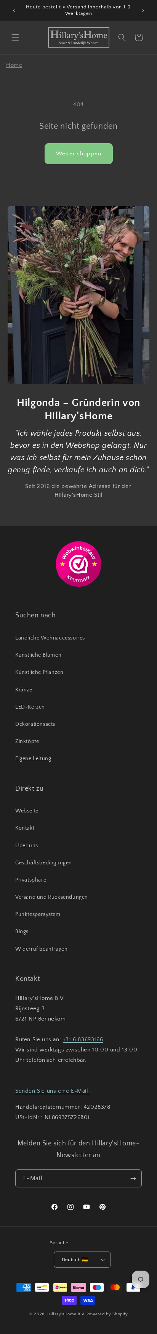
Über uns (26, 846)
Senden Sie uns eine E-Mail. (52, 1091)
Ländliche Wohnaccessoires (50, 638)
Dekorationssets (35, 724)
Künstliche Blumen (38, 655)
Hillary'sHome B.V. (66, 1314)
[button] (15, 37)
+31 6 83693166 (83, 1039)
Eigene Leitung (33, 759)
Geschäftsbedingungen (43, 863)
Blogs (22, 932)
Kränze (23, 690)
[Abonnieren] (133, 1178)
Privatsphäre (30, 880)
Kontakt (24, 828)
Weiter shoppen (78, 153)
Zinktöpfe (27, 741)
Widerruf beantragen (41, 949)
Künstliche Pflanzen (39, 672)
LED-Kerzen (30, 707)
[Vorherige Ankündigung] (14, 10)
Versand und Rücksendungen (51, 897)
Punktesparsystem (38, 914)
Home (14, 65)
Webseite (26, 811)
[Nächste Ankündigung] (143, 10)
